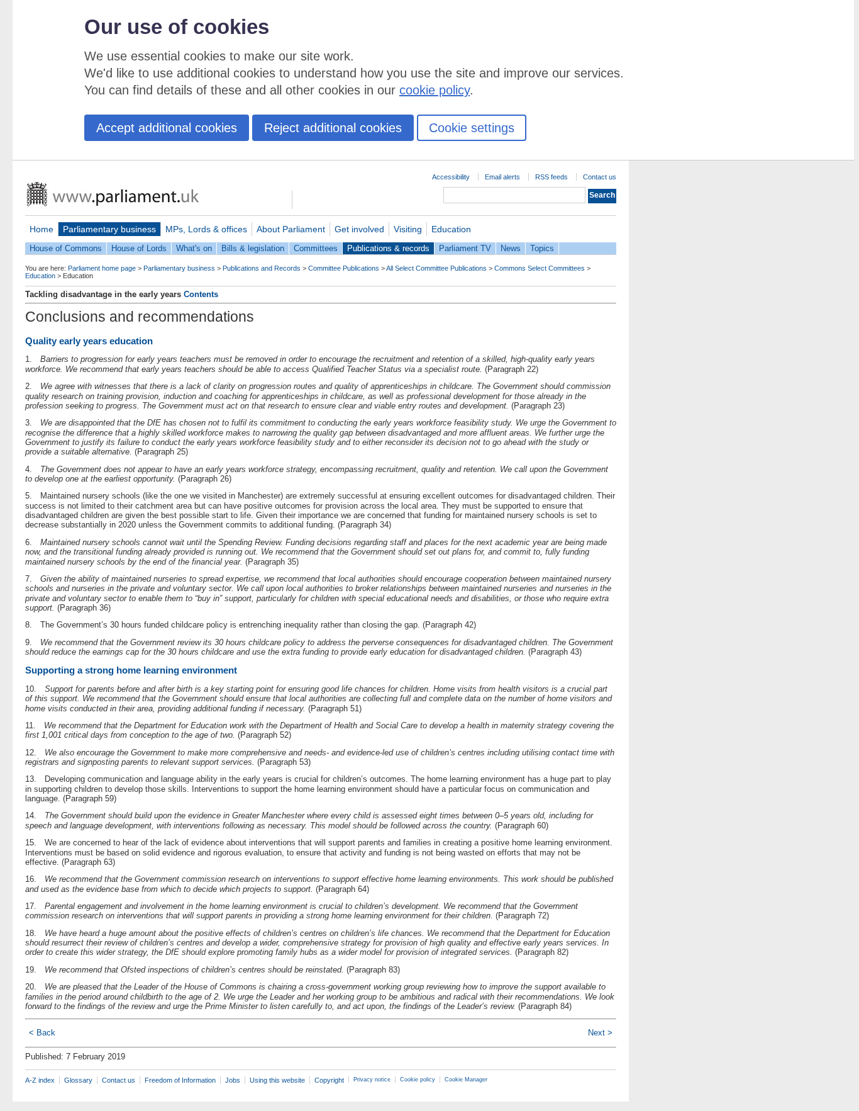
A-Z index (40, 1080)
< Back (42, 1032)
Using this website (277, 1080)
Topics (542, 248)
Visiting (408, 229)
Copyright (329, 1080)
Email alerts (502, 177)
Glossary (78, 1080)
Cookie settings (471, 128)
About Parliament (291, 229)
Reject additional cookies (333, 128)
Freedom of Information (180, 1080)
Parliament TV (465, 248)
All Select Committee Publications (436, 268)
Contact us (599, 177)
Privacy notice (372, 1079)
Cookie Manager (466, 1079)
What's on (194, 248)
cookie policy (434, 90)
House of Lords (139, 248)
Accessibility (451, 177)
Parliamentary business (109, 229)
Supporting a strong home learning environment (131, 670)
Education (451, 229)
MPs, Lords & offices (206, 229)
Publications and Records (262, 268)
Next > (600, 1032)
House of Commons (66, 248)
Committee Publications (343, 268)
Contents (201, 294)
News (511, 248)
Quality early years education (89, 341)
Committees (316, 248)
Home (41, 229)
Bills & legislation (252, 248)
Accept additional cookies (166, 128)
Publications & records (388, 248)
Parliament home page (102, 268)
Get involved (359, 229)
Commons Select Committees (539, 268)
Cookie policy (417, 1079)
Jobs (232, 1080)
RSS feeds (551, 177)
